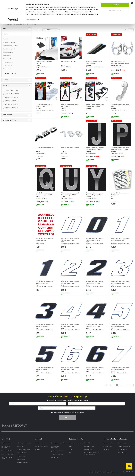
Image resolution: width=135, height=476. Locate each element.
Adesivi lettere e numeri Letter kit (120, 194)
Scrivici (37, 449)
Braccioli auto (107, 446)
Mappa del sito (21, 453)
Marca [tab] (5, 80)
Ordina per (38, 30)
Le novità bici (88, 449)
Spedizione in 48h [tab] (9, 120)
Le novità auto (88, 443)
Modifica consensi (22, 462)
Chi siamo (20, 446)
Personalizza (113, 10)
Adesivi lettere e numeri (44, 148)
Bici (70, 453)
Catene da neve (123, 443)
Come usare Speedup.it (55, 446)
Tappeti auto (122, 453)
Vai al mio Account (41, 443)
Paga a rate (54, 457)
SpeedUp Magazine (23, 449)
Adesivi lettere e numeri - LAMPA (120, 105)
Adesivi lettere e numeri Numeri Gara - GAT (70, 239)
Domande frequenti (41, 446)
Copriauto (106, 449)
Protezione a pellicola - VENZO (44, 62)
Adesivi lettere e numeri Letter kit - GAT (44, 239)
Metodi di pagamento (58, 443)
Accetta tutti (115, 5)
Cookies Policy (21, 459)
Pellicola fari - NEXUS (68, 61)
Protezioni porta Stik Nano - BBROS (94, 62)
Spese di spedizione (57, 451)
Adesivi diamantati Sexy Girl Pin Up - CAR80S (95, 105)
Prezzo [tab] (5, 85)
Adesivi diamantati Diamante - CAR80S (44, 105)
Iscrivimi (67, 417)
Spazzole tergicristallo (125, 446)
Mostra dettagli (31, 20)
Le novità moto (89, 446)
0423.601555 (27, 443)
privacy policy (79, 412)
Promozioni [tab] (7, 115)
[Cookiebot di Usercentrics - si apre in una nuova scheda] (12, 19)
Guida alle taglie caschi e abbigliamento (91, 453)
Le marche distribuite (75, 443)
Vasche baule (122, 449)
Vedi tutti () (9, 73)
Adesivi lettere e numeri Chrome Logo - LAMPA (95, 148)
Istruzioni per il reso (57, 454)
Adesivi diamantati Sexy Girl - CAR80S (70, 105)
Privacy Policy (21, 456)
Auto (70, 446)
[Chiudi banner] (132, 4)
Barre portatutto (108, 443)
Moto (70, 449)
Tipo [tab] (4, 29)
